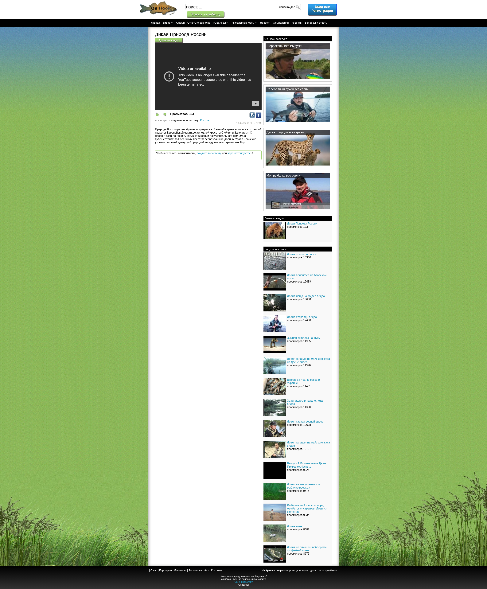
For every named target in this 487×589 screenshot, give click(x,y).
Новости (265, 22)
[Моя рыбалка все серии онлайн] (298, 208)
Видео (166, 22)
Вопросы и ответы (316, 22)
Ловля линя (294, 526)
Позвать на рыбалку (205, 14)
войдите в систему (209, 153)
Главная (155, 22)
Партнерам (165, 570)
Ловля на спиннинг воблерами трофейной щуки (306, 548)
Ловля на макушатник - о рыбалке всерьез (303, 486)
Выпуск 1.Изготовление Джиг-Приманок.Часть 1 (306, 465)
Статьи (180, 22)
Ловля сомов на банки (301, 254)
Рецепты (296, 22)
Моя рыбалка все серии (283, 175)
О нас (153, 570)
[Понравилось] (159, 114)
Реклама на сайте (199, 570)
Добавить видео (169, 40)
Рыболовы (219, 22)
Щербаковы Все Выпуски (284, 46)
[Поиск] (297, 7)
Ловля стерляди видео (302, 316)
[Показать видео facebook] (259, 117)
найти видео (287, 7)
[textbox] (243, 7)
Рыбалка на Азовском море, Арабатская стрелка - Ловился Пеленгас (307, 508)
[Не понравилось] (166, 114)
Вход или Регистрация (322, 9)
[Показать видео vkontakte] (252, 117)
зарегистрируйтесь (240, 153)
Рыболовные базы (243, 22)
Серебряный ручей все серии (288, 89)
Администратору (243, 581)
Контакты (216, 570)
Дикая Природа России (302, 223)
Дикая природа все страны (286, 132)
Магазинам (180, 570)
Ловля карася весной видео (305, 421)
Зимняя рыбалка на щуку (303, 337)
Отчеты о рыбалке (198, 22)
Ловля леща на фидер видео (306, 296)
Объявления (281, 22)
